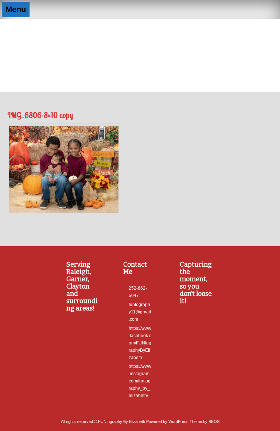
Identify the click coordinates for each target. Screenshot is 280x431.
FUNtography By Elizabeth (140, 35)
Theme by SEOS (204, 421)
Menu (15, 9)
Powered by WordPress (167, 421)
